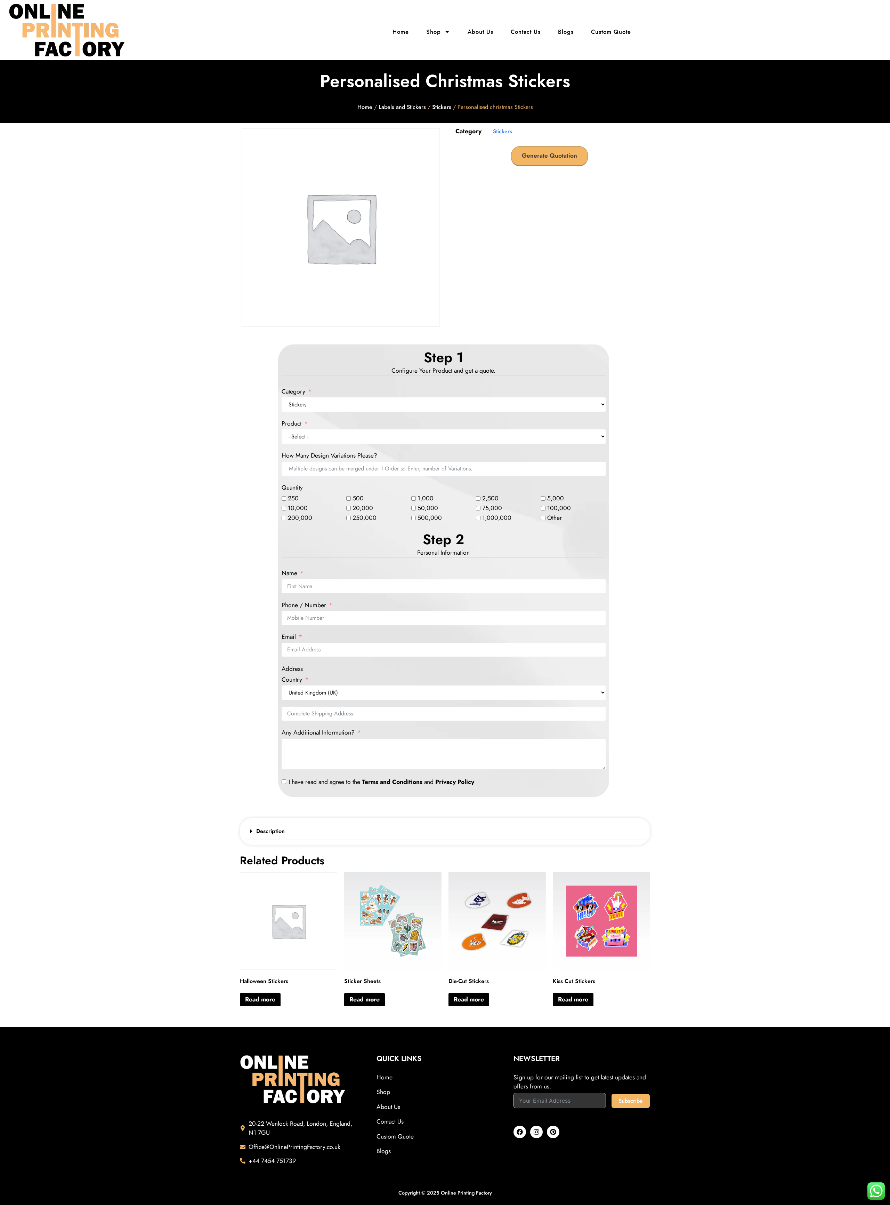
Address (292, 669)
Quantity (292, 488)
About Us (480, 31)
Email (289, 637)
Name (289, 573)
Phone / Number (304, 605)
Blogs (566, 31)
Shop (433, 31)
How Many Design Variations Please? (329, 456)
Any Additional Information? (318, 733)
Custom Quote (611, 31)
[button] (445, 831)
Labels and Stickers (402, 107)
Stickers (441, 107)
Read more (260, 999)
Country (292, 680)
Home (401, 31)
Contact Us (526, 31)
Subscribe (630, 1101)
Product (292, 424)
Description (270, 831)
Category (293, 392)
